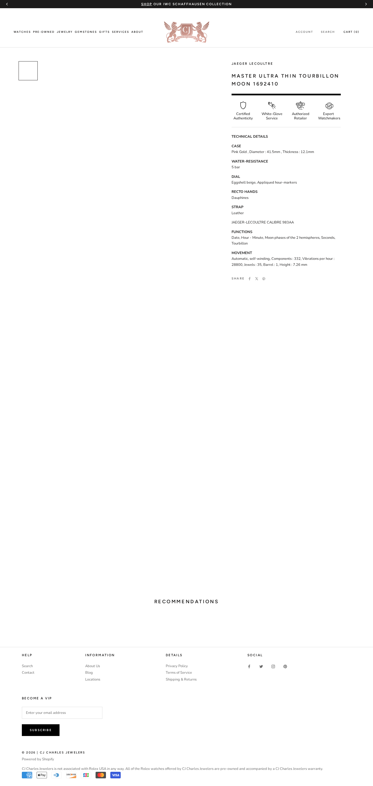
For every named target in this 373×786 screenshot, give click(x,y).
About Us (92, 666)
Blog (89, 672)
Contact (28, 672)
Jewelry (65, 32)
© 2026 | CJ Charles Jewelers (53, 752)
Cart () (351, 32)
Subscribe (41, 730)
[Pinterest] (263, 278)
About (137, 32)
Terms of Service (179, 672)
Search (328, 32)
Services (120, 32)
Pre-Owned (44, 32)
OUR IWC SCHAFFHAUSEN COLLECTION (186, 4)
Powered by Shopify (38, 759)
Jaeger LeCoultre (252, 64)
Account (304, 32)
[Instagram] (273, 666)
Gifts (104, 32)
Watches (22, 32)
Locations (92, 679)
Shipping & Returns (181, 679)
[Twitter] (256, 278)
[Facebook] (249, 278)
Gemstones (86, 32)
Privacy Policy (177, 666)
